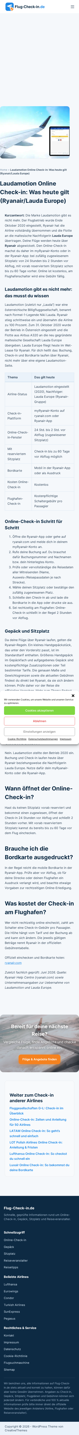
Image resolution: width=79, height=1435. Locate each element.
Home (3, 169)
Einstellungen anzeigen (39, 731)
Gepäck (9, 1247)
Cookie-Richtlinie (17, 738)
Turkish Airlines (14, 1305)
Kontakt (9, 1335)
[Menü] (72, 6)
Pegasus (9, 1318)
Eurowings (11, 1291)
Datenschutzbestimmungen (43, 738)
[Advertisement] (39, 55)
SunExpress (12, 1311)
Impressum (65, 738)
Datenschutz (12, 1349)
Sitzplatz (9, 1253)
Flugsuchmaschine (16, 1363)
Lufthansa (10, 1284)
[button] (73, 696)
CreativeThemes (16, 1430)
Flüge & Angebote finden (39, 1059)
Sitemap (9, 1369)
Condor (9, 1298)
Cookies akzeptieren (39, 710)
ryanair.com (13, 963)
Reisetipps (11, 1267)
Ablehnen (39, 721)
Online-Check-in (15, 1240)
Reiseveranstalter (16, 1260)
